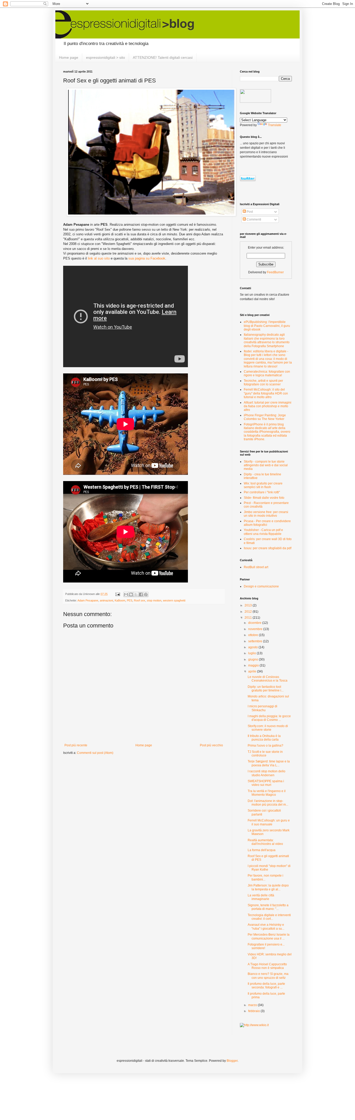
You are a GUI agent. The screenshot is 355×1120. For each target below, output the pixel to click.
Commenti (253, 219)
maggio (254, 665)
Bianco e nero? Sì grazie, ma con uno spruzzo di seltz (268, 975)
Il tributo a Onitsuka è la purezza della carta (264, 737)
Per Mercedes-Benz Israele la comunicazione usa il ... (269, 936)
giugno (253, 659)
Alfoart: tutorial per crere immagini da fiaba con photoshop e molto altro (267, 406)
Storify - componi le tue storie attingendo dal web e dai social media (266, 465)
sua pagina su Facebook (146, 258)
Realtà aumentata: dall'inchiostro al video (265, 842)
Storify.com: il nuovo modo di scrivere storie (268, 727)
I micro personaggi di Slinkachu (262, 708)
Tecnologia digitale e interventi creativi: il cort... (269, 917)
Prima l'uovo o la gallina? (265, 745)
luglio (252, 653)
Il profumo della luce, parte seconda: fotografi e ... (266, 985)
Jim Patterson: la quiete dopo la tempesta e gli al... (268, 887)
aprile (252, 671)
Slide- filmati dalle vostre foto (264, 498)
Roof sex (139, 600)
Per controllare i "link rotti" (262, 492)
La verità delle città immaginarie (261, 897)
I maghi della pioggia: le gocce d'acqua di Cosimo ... (269, 718)
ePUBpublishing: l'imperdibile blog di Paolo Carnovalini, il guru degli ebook (267, 325)
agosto (253, 647)
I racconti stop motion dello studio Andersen (266, 773)
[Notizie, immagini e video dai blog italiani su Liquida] (255, 101)
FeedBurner (275, 272)
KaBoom (120, 600)
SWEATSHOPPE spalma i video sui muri (266, 783)
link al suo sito (99, 258)
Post (249, 211)
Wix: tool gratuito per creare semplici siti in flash (263, 485)
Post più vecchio (211, 745)
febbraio (254, 1011)
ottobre (253, 635)
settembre (255, 641)
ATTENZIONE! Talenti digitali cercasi (163, 57)
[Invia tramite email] (126, 594)
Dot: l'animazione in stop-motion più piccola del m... (268, 802)
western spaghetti (174, 600)
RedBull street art (256, 567)
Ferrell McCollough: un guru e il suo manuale (269, 822)
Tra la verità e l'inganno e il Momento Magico (267, 793)
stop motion (154, 600)
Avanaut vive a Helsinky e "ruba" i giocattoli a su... (266, 926)
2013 (249, 605)
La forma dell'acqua (261, 850)
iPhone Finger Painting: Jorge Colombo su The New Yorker (265, 417)
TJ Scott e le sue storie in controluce (265, 753)
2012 (249, 611)
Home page (68, 57)
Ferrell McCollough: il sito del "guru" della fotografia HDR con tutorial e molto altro (266, 393)
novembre (255, 629)
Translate (274, 125)
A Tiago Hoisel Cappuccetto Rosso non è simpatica (267, 966)
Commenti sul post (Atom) (95, 753)
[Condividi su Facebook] (140, 594)
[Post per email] (117, 593)
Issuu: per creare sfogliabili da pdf (267, 548)
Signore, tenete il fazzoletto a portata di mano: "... (268, 907)
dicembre (255, 623)
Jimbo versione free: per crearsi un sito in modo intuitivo (266, 513)
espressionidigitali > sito (105, 57)
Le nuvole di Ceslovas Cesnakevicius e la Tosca (267, 678)
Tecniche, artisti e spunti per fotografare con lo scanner (263, 382)
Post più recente (75, 745)
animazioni (106, 600)
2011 (249, 617)
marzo (253, 1005)
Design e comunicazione (261, 586)
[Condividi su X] (136, 594)
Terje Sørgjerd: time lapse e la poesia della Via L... (269, 763)
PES (129, 600)
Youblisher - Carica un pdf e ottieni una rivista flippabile (263, 531)
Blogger (232, 1061)
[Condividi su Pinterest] (145, 594)
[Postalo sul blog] (131, 594)
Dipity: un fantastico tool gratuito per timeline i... (266, 688)
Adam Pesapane (87, 600)
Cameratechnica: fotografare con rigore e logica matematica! (267, 373)
